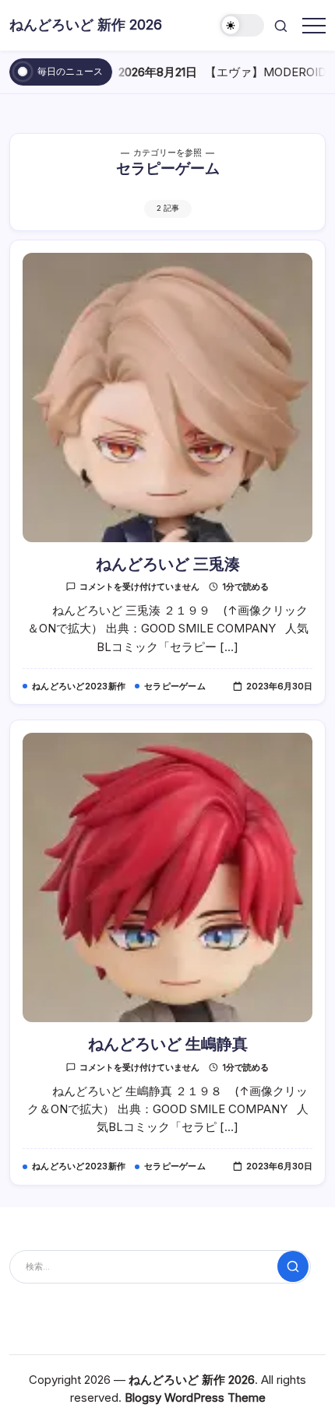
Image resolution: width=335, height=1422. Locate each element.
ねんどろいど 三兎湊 (168, 564)
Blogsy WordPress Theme (195, 1397)
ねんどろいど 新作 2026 (85, 24)
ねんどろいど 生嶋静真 (168, 1044)
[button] (242, 25)
